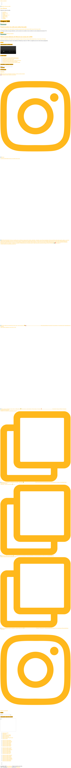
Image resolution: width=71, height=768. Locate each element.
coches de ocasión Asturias (6, 748)
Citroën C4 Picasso (23, 38)
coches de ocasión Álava (6, 750)
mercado (3, 13)
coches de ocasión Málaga (6, 744)
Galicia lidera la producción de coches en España (10, 58)
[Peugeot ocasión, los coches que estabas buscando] (3, 23)
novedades (4, 12)
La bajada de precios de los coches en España (9, 61)
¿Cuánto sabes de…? (5, 14)
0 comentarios (16, 29)
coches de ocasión (3, 24)
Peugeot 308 (33, 29)
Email (1, 66)
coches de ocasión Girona (6, 752)
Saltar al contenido (3, 0)
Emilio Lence (13, 38)
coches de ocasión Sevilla (6, 743)
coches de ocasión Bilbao (6, 751)
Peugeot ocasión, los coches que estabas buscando (13, 27)
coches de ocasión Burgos (6, 760)
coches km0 (4, 733)
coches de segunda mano (6, 734)
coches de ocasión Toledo (6, 745)
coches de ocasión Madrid (6, 740)
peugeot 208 (24, 29)
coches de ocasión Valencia (6, 742)
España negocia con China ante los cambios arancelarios (11, 60)
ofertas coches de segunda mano (7, 737)
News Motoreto (3, 8)
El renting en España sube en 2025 (8, 59)
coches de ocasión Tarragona (7, 755)
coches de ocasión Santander (7, 757)
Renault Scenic (34, 38)
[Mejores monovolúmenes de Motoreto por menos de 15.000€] (7, 33)
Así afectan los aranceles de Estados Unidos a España (11, 62)
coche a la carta (5, 16)
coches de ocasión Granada (6, 747)
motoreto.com (4, 15)
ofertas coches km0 (5, 736)
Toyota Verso (39, 38)
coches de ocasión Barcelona (7, 741)
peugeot (20, 29)
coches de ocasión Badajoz (6, 759)
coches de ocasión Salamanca (7, 749)
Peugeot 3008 (29, 29)
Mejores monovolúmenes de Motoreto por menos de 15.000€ (16, 36)
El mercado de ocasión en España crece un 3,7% (10, 57)
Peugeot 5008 (38, 29)
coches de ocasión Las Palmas (7, 758)
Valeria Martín (11, 29)
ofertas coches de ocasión (6, 735)
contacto (3, 17)
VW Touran (44, 38)
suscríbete (4, 18)
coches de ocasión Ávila (6, 753)
